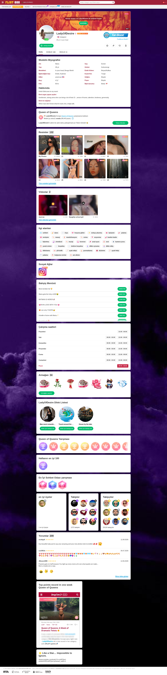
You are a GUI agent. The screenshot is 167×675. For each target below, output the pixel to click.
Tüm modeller (6, 6)
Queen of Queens (67, 116)
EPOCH (52, 668)
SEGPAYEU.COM (60, 668)
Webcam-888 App (66, 6)
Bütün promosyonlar (40, 6)
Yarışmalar (53, 6)
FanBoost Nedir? (122, 39)
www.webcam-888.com (25, 668)
